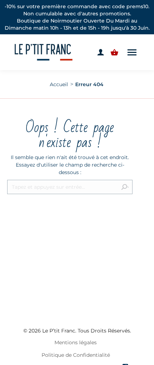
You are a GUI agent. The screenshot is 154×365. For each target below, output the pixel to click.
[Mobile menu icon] (132, 52)
